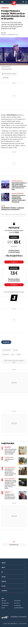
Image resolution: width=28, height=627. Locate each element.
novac (4, 576)
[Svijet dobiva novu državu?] (23, 461)
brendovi (4, 590)
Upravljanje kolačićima (18, 607)
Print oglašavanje (17, 605)
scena (4, 586)
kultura (4, 581)
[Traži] (26, 2)
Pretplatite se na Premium (19, 617)
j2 (2, 572)
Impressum (4, 600)
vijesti (3, 562)
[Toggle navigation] (2, 2)
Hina (5, 32)
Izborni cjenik (17, 603)
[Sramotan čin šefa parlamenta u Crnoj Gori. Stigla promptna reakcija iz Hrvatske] (23, 495)
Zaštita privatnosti (5, 603)
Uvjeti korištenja (17, 600)
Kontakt (3, 607)
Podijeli (4, 77)
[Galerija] (14, 51)
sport (3, 567)
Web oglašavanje (5, 605)
